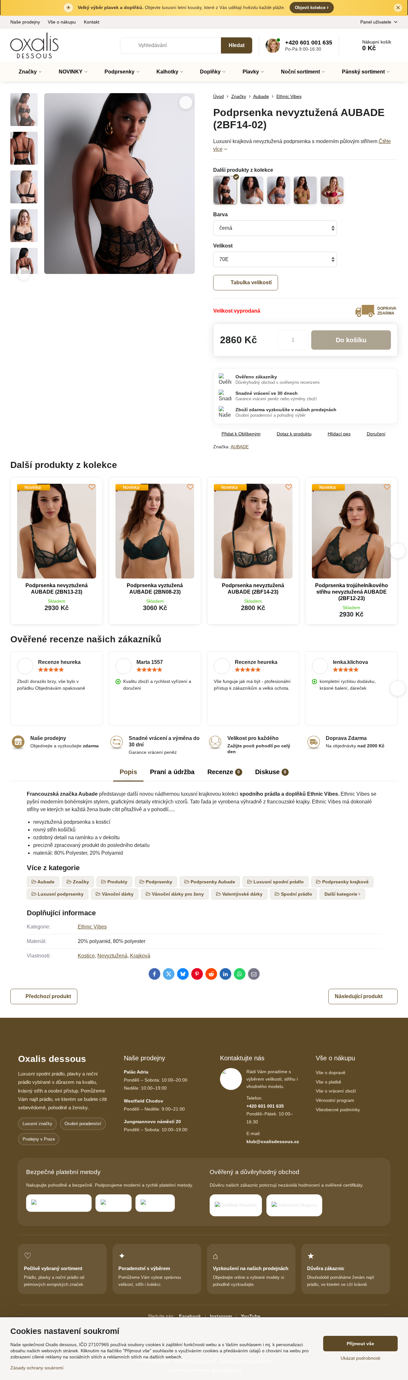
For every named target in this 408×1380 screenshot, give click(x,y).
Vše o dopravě (330, 1072)
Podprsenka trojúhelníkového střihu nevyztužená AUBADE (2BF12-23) (351, 592)
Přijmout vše (360, 1343)
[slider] (51, 669)
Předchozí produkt (48, 996)
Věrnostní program (335, 1100)
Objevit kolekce (312, 7)
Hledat (236, 45)
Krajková (140, 955)
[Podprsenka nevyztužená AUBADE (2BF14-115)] (305, 190)
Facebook (190, 1316)
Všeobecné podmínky (338, 1109)
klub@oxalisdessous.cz (272, 1141)
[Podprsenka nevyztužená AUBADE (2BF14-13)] (332, 190)
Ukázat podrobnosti (360, 1358)
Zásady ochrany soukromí (37, 1367)
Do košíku (351, 340)
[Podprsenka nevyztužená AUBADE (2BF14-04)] (278, 190)
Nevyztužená (112, 955)
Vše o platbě (328, 1081)
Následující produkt (359, 996)
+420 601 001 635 (265, 1106)
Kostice (86, 955)
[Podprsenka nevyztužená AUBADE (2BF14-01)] (252, 190)
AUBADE (240, 446)
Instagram (221, 1316)
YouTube (250, 1316)
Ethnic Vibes (92, 926)
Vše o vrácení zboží (336, 1090)
